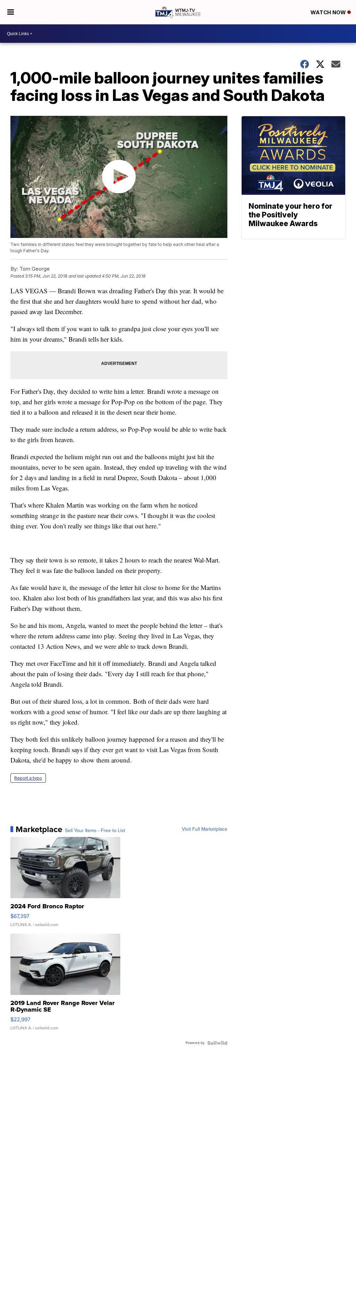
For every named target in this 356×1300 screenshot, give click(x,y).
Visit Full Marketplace (204, 829)
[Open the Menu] (10, 12)
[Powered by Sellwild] (217, 1042)
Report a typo (28, 778)
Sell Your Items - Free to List (95, 830)
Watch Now (328, 12)
